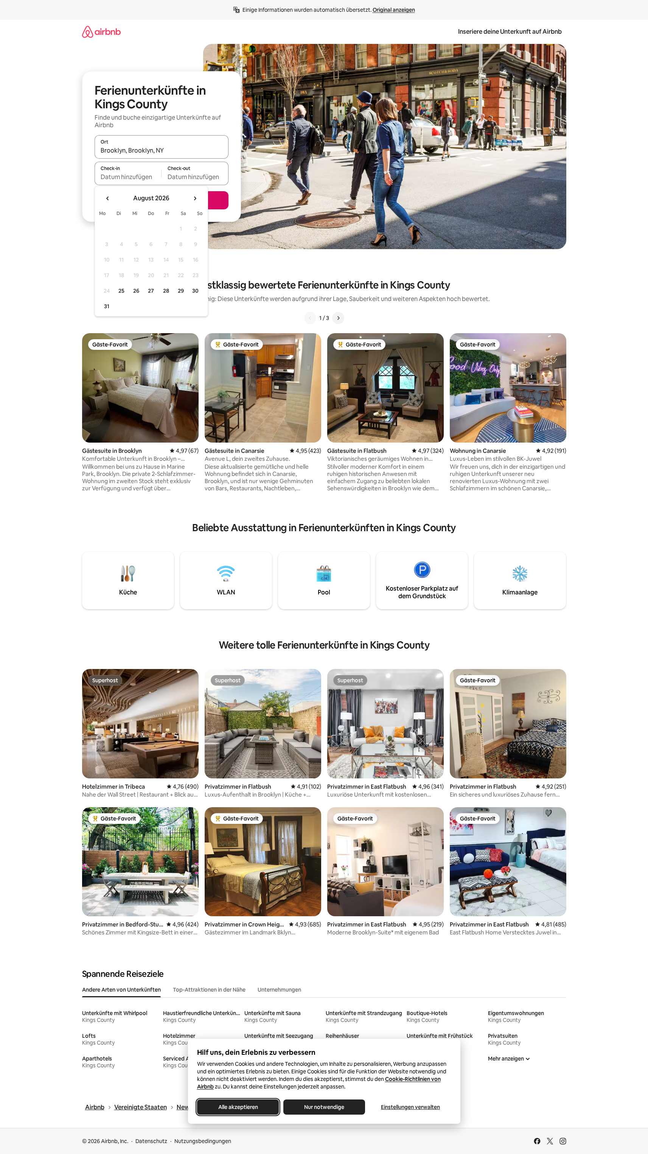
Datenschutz (151, 1141)
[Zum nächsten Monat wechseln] (195, 198)
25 (121, 290)
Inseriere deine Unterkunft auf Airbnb (510, 32)
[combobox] (161, 150)
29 (181, 290)
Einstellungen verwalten (410, 1107)
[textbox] (128, 176)
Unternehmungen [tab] (279, 989)
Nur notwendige (324, 1107)
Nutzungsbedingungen (202, 1141)
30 (195, 290)
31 (106, 306)
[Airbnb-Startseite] (101, 32)
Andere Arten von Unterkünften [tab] (121, 989)
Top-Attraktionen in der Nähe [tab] (209, 989)
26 (136, 290)
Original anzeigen (394, 9)
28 (166, 290)
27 (151, 290)
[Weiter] (338, 318)
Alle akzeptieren (238, 1107)
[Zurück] (310, 318)
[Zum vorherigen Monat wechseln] (108, 198)
